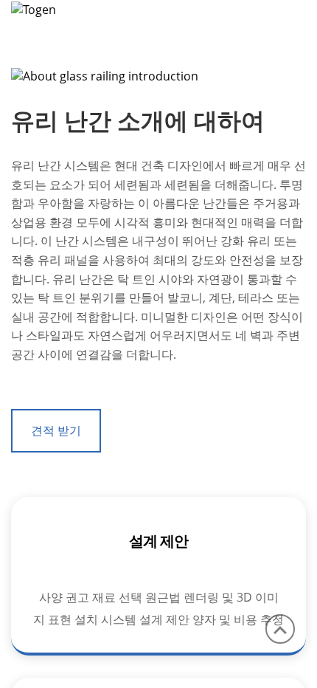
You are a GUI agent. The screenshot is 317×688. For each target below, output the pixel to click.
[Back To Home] (33, 8)
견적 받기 (56, 430)
